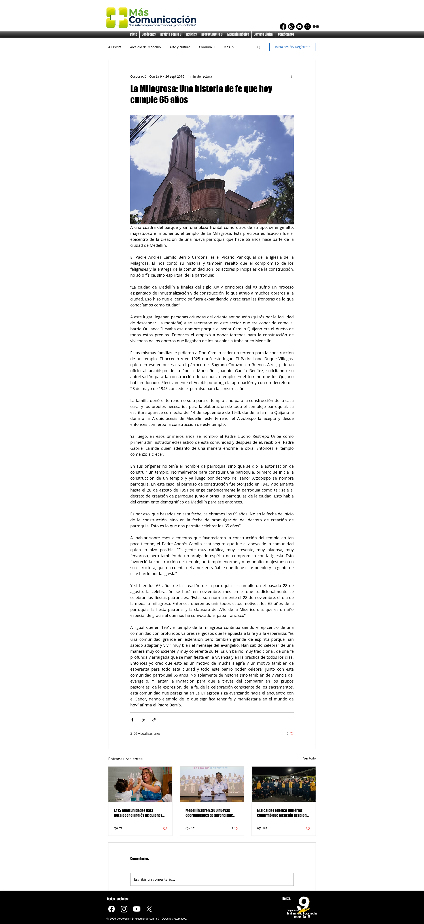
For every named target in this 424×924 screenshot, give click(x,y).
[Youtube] (136, 909)
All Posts (114, 47)
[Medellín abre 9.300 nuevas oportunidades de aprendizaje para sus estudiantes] (212, 784)
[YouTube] (299, 26)
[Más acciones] (291, 76)
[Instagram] (291, 26)
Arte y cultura (180, 47)
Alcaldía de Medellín (145, 47)
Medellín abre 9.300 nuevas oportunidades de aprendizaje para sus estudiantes (209, 813)
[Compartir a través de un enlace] (154, 720)
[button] (258, 47)
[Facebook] (283, 26)
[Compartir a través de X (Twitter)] (143, 720)
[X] (307, 26)
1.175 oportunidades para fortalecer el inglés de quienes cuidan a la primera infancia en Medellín (138, 813)
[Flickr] (315, 26)
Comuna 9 (207, 47)
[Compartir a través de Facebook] (132, 720)
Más (226, 47)
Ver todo (309, 758)
